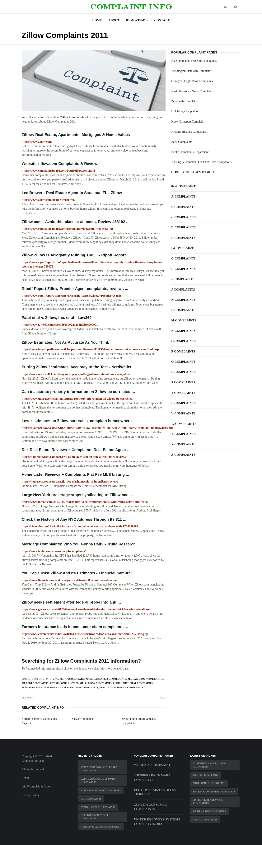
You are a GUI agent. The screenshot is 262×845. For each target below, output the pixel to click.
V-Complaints (183, 413)
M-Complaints (183, 320)
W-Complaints (183, 423)
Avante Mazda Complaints (98, 807)
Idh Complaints (91, 798)
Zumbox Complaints (98, 683)
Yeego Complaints (205, 819)
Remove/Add (137, 20)
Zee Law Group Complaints (145, 679)
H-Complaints (183, 268)
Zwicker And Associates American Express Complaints (89, 679)
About (113, 20)
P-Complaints (183, 351)
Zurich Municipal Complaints (133, 683)
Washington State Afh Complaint (191, 70)
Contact (162, 20)
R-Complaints (183, 372)
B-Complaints (183, 206)
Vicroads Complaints (153, 765)
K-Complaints (183, 299)
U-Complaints (183, 403)
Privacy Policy (30, 795)
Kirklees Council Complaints (101, 790)
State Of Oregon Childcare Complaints (99, 769)
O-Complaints (183, 341)
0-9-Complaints (184, 186)
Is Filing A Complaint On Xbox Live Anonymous (201, 162)
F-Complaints (183, 248)
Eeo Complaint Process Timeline (155, 792)
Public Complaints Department (189, 152)
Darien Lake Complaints (209, 811)
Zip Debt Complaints (35, 683)
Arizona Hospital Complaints (189, 131)
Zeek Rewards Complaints (39, 687)
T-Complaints (183, 392)
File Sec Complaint (205, 775)
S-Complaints (183, 382)
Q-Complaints (183, 361)
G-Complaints (183, 258)
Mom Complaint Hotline (209, 783)
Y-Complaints (183, 444)
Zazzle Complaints (83, 718)
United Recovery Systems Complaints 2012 (157, 821)
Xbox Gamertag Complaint (187, 121)
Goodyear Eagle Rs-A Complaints (192, 81)
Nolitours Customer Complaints (95, 817)
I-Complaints (182, 279)
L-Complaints (183, 310)
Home (97, 20)
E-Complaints (183, 237)
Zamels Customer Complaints (78, 687)
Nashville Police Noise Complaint (191, 91)
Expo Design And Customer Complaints (98, 780)
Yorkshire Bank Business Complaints (210, 765)
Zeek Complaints (181, 141)
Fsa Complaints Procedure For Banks (194, 60)
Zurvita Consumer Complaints (150, 807)
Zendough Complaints (184, 101)
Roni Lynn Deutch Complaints (101, 826)
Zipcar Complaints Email (67, 683)
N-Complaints (183, 330)
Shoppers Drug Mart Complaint (152, 777)
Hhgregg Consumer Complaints (214, 791)
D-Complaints (183, 227)
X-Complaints (183, 434)
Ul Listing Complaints (184, 111)
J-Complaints (183, 289)
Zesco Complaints (112, 687)
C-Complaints (183, 217)
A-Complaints (183, 196)
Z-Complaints (183, 454)
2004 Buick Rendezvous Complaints (208, 802)
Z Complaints (134, 687)
